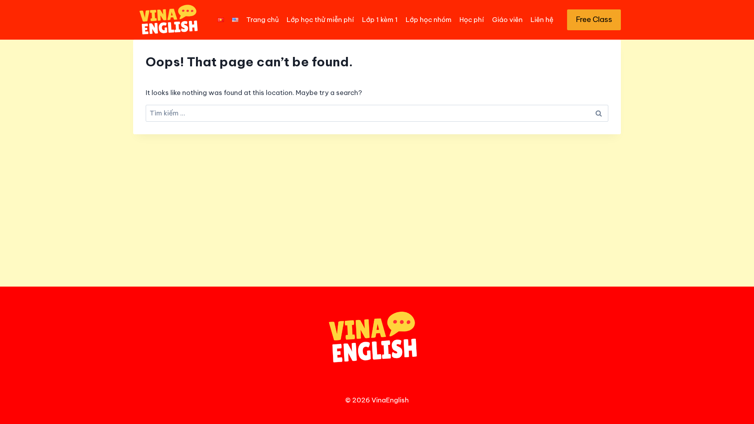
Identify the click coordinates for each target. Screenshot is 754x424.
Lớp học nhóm (429, 19)
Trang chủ (262, 19)
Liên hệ (542, 19)
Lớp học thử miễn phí (320, 19)
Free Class (594, 19)
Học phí (471, 19)
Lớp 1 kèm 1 (380, 19)
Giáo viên (507, 19)
